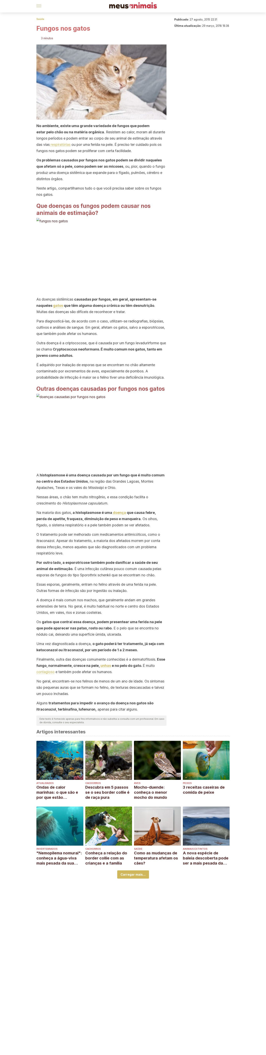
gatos (58, 305)
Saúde (40, 19)
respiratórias (60, 144)
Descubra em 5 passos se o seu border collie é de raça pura (107, 792)
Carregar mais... (133, 874)
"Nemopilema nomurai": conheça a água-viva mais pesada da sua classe (59, 858)
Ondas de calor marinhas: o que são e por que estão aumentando (57, 792)
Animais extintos (195, 848)
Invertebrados (46, 848)
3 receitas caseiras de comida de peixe (204, 790)
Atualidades (45, 783)
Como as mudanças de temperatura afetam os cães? (156, 858)
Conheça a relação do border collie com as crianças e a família (106, 858)
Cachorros (93, 783)
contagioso (45, 672)
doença (119, 513)
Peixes (187, 783)
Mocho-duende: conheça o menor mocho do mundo (150, 792)
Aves (137, 783)
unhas (105, 666)
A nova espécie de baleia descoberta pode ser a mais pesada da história (205, 858)
